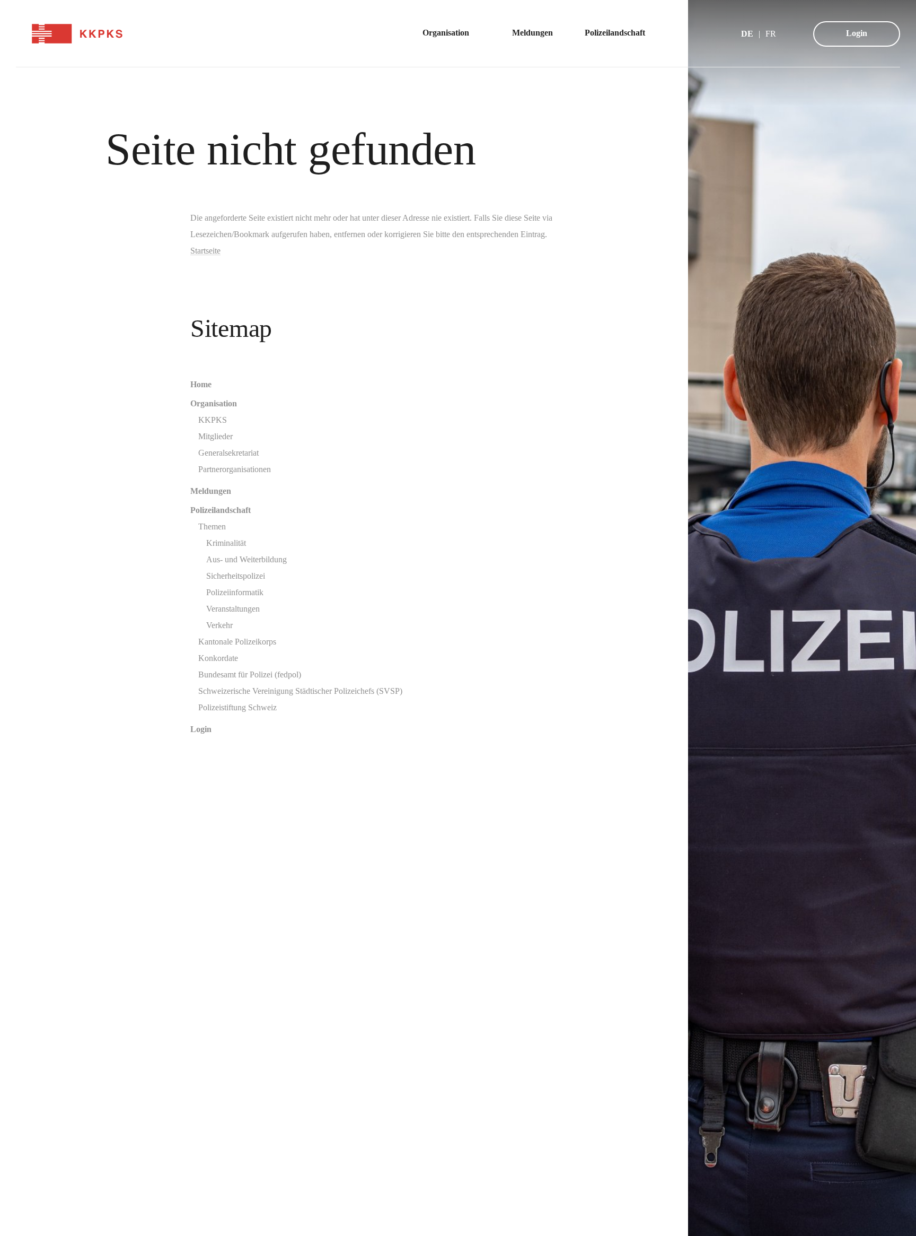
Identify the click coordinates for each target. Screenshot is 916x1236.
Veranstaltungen (233, 608)
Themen (212, 526)
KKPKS (212, 419)
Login (856, 33)
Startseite (205, 250)
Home (201, 384)
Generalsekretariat (228, 452)
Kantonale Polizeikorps (237, 641)
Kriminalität (226, 542)
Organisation (213, 403)
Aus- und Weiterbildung (246, 559)
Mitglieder (215, 436)
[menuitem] (451, 33)
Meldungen (210, 490)
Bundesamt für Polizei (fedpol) (249, 674)
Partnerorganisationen (234, 469)
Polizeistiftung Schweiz (237, 707)
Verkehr (219, 625)
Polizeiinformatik (234, 592)
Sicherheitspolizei (235, 575)
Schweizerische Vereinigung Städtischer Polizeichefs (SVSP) (300, 690)
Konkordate (218, 658)
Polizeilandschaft (220, 510)
